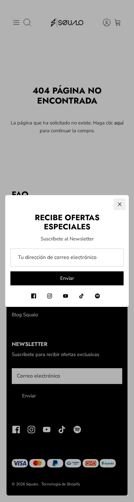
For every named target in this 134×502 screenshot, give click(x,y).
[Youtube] (65, 296)
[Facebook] (33, 296)
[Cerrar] (120, 204)
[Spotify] (97, 296)
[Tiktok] (81, 296)
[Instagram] (49, 296)
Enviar (67, 278)
